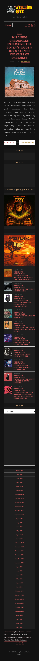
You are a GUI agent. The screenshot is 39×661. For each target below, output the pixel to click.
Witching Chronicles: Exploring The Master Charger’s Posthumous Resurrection (22, 301)
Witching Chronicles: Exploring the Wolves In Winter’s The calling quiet (23, 275)
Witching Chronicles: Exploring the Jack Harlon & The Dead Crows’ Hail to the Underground (23, 393)
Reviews (19, 33)
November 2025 (19, 506)
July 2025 (19, 523)
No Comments (25, 61)
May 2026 (19, 482)
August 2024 (19, 567)
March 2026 (19, 490)
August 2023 (19, 615)
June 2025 (19, 527)
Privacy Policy (15, 634)
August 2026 (19, 470)
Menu (9, 25)
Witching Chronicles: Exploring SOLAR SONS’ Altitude (22, 353)
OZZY (6, 634)
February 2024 (19, 591)
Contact (28, 632)
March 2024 (19, 587)
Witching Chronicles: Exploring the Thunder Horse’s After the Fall (22, 340)
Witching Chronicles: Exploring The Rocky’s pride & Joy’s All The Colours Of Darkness (19, 47)
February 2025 (19, 543)
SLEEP (24, 634)
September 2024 (19, 563)
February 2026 (19, 494)
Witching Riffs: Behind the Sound (15, 640)
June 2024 (19, 575)
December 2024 (19, 551)
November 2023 (19, 603)
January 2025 (19, 547)
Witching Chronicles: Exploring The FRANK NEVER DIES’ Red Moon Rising (24, 327)
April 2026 (19, 486)
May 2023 (19, 627)
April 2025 (19, 535)
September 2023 (19, 611)
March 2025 (19, 539)
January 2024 (19, 595)
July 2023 (19, 619)
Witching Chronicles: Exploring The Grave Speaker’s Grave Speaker (24, 379)
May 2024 (19, 579)
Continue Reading (27, 142)
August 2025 (19, 518)
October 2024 (19, 559)
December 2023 (19, 599)
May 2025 (19, 531)
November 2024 (19, 555)
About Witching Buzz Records (14, 632)
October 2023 (19, 607)
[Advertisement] (19, 440)
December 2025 (19, 502)
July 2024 (19, 571)
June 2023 (19, 623)
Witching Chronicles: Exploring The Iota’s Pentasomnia (24, 288)
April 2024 (19, 583)
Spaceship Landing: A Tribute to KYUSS (17, 637)
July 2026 (19, 474)
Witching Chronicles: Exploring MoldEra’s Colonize (24, 315)
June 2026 (19, 478)
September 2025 (19, 514)
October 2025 (19, 510)
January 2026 (19, 498)
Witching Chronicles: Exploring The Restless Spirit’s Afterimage (22, 365)
